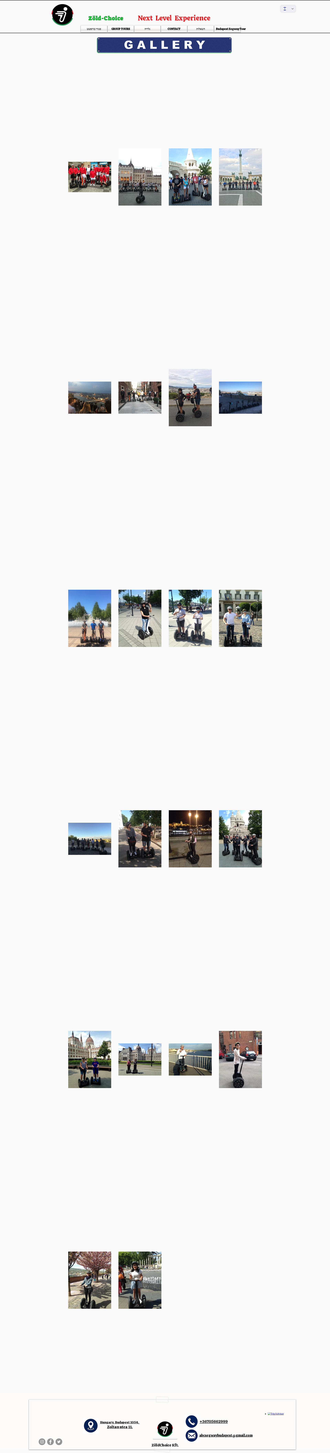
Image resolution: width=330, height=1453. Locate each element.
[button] (164, 45)
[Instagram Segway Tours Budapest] (42, 1441)
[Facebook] (50, 1441)
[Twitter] (59, 1441)
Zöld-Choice (107, 18)
